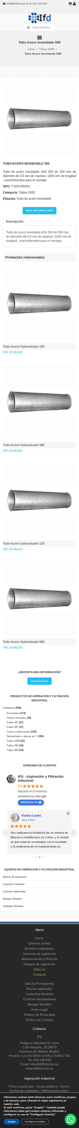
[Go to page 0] (33, 857)
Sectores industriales (39, 948)
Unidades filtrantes (13, 906)
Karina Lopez (31, 815)
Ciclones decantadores (39, 999)
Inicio (31, 49)
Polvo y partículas (21, 1086)
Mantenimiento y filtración (39, 959)
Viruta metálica (47, 1086)
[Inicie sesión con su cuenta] (74, 3)
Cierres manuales (16, 717)
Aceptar (11, 1121)
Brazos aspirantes (39, 988)
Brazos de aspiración (14, 876)
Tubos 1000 (46, 49)
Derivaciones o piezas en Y (22, 736)
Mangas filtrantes (12, 898)
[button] (70, 1119)
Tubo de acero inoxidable (34, 198)
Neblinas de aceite (54, 1090)
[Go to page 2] (39, 857)
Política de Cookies (39, 1020)
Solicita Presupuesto (39, 983)
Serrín (64, 1086)
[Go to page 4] (45, 857)
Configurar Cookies (35, 1121)
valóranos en (29, 802)
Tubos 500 (12, 750)
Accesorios (13, 713)
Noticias (39, 969)
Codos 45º (12, 722)
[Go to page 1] (36, 857)
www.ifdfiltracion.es (39, 1068)
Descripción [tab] (15, 221)
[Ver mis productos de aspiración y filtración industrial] (70, 3)
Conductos (9, 707)
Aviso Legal (39, 1009)
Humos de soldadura (24, 1090)
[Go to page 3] (42, 857)
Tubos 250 (12, 745)
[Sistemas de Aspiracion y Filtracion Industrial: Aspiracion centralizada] (39, 19)
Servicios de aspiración (39, 953)
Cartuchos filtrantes (14, 884)
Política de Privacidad (39, 1014)
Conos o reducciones (18, 731)
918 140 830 (39, 3)
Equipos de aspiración (39, 964)
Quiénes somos (40, 943)
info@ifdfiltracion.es (17, 3)
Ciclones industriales (14, 891)
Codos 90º (12, 727)
